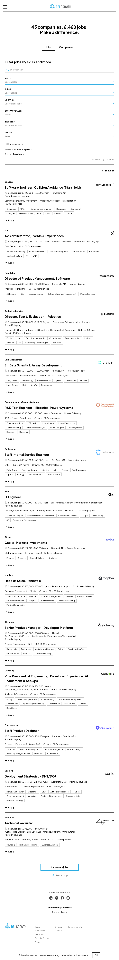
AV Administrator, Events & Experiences (34, 236)
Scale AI (9, 770)
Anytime (17, 154)
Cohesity (9, 670)
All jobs (26, 149)
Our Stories (40, 934)
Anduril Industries (14, 311)
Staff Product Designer (22, 731)
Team (37, 927)
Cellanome (10, 449)
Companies (66, 47)
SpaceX (9, 181)
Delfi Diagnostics (13, 359)
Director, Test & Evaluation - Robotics (33, 316)
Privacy (55, 912)
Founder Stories (42, 938)
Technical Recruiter (19, 823)
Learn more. (82, 955)
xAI (6, 230)
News (37, 942)
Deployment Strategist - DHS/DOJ (30, 776)
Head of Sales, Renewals (23, 581)
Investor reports (75, 927)
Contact (58, 931)
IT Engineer (13, 497)
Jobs (48, 47)
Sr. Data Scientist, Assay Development (33, 365)
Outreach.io (11, 725)
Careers (58, 927)
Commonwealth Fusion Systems (22, 402)
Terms (64, 912)
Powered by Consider (103, 159)
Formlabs (10, 273)
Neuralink (10, 817)
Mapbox (9, 575)
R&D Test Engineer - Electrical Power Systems (39, 408)
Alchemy (9, 622)
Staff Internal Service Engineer (27, 455)
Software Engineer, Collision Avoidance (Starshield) (43, 187)
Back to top (62, 875)
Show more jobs (59, 867)
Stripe (8, 537)
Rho (7, 491)
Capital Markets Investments (26, 543)
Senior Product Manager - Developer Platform (39, 628)
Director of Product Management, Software (37, 278)
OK (96, 955)
